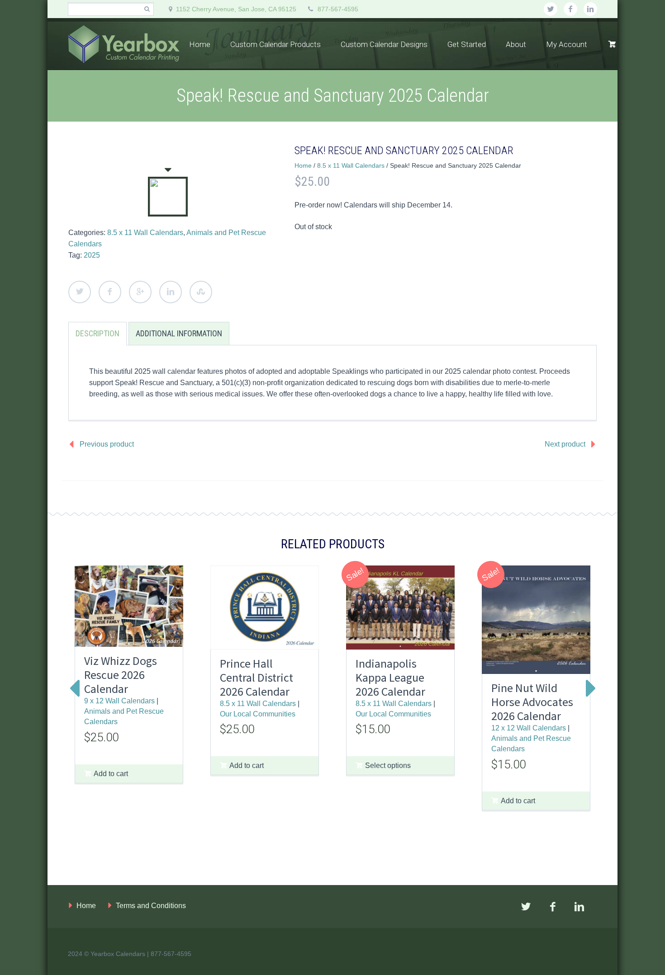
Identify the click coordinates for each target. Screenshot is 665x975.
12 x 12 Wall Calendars (528, 728)
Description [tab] (97, 333)
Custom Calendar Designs (384, 44)
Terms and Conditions (151, 905)
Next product (565, 444)
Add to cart (111, 773)
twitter (550, 9)
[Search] (146, 9)
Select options (388, 765)
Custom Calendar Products (275, 44)
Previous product (107, 444)
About (516, 44)
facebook (570, 9)
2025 (92, 255)
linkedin (590, 9)
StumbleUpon (201, 292)
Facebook (110, 292)
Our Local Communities (257, 714)
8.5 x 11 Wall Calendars (145, 232)
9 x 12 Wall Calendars (119, 701)
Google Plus (140, 292)
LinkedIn (170, 292)
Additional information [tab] (179, 333)
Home (199, 44)
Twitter (79, 292)
